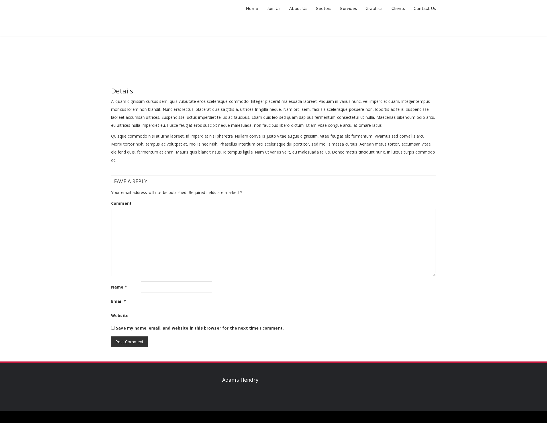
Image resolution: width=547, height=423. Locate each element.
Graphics (374, 8)
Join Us (274, 8)
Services (348, 8)
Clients (398, 8)
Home (252, 8)
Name (119, 287)
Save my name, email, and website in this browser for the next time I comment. (200, 328)
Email (118, 301)
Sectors (323, 8)
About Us (298, 8)
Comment (121, 203)
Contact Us (425, 8)
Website (119, 315)
